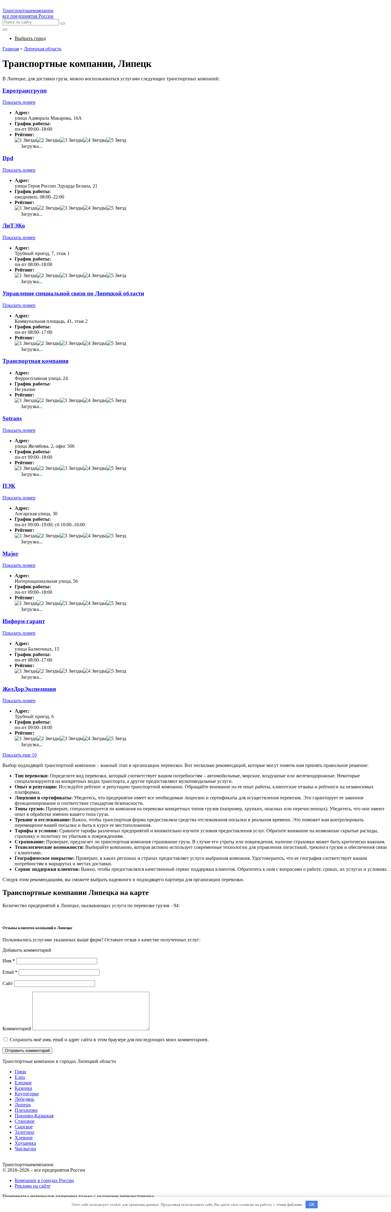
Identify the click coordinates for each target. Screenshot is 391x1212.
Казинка (23, 1088)
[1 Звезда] (26, 140)
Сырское (24, 1126)
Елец (20, 1077)
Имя (8, 960)
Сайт (7, 983)
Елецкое (23, 1082)
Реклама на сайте (32, 1185)
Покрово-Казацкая (34, 1115)
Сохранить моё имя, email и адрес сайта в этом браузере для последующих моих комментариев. (109, 1039)
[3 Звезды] (71, 140)
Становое (25, 1121)
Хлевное (24, 1137)
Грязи (20, 1071)
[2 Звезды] (48, 140)
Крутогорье (27, 1093)
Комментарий (16, 1028)
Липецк (23, 1104)
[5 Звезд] (116, 140)
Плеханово (26, 1110)
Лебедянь (24, 1099)
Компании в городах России (44, 1180)
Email (9, 972)
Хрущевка (25, 1143)
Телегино (24, 1132)
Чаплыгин (25, 1148)
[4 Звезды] (94, 140)
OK (312, 1204)
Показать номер (18, 102)
